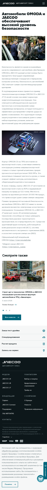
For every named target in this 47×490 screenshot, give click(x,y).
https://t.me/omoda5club (20, 240)
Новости (27, 405)
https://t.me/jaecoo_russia (13, 247)
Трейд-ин (28, 390)
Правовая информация (33, 409)
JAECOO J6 (6, 379)
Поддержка (6, 409)
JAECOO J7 (6, 388)
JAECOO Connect (8, 405)
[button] (3, 310)
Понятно (8, 484)
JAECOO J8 (6, 383)
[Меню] (43, 3)
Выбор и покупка (31, 379)
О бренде (28, 400)
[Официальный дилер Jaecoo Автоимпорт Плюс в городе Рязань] (8, 3)
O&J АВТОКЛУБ (8, 413)
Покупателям (30, 374)
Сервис (5, 400)
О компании (30, 396)
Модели (6, 374)
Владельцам (8, 396)
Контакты (6, 419)
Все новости (10, 317)
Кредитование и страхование (30, 385)
